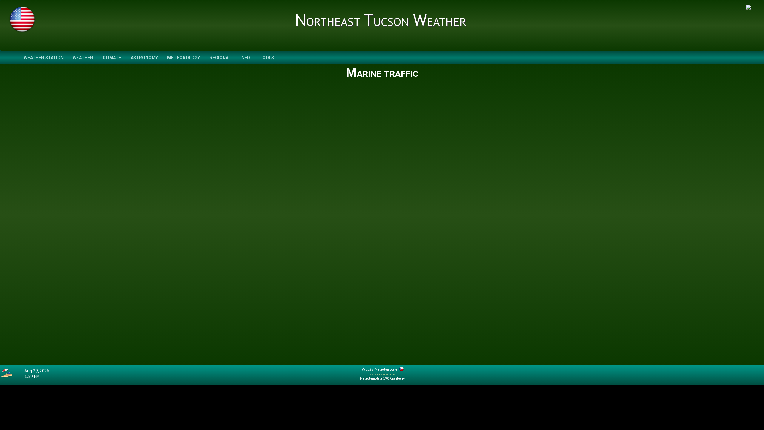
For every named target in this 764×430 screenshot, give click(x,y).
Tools (266, 57)
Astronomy (144, 57)
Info (245, 57)
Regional (220, 57)
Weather (83, 57)
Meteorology (183, 57)
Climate (112, 57)
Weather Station (44, 57)
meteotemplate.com (382, 374)
